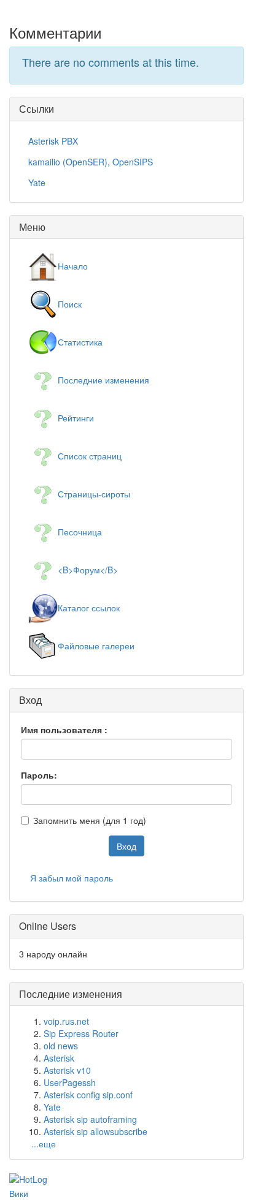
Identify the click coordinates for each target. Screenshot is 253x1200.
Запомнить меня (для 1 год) (89, 820)
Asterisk (59, 1058)
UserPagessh (70, 1082)
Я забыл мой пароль (71, 878)
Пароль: (39, 775)
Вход (126, 846)
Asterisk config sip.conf (88, 1095)
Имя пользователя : (64, 729)
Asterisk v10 (67, 1070)
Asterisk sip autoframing (90, 1119)
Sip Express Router (81, 1033)
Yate (52, 1107)
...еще (43, 1144)
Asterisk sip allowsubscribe (95, 1131)
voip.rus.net (66, 1021)
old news (61, 1046)
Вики (18, 1193)
